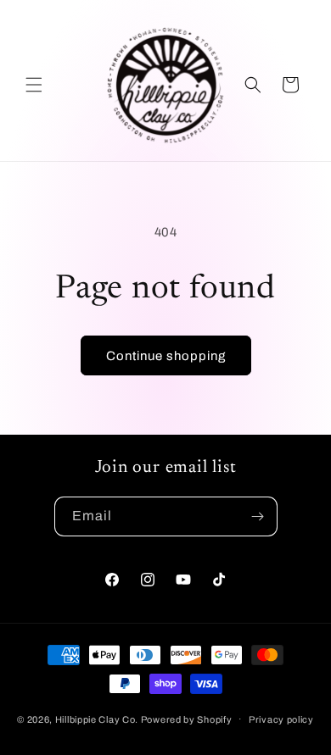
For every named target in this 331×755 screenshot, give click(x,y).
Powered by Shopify (187, 718)
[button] (34, 84)
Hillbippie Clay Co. (96, 718)
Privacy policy (281, 719)
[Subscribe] (258, 516)
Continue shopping (166, 356)
